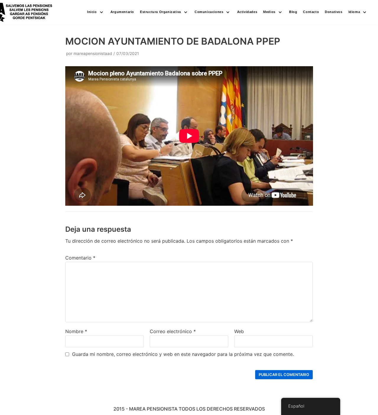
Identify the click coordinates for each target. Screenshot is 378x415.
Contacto (311, 12)
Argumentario (122, 12)
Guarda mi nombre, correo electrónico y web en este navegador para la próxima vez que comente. (183, 354)
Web (239, 331)
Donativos (333, 12)
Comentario (80, 258)
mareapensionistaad (93, 53)
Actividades (247, 12)
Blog (293, 12)
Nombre (76, 331)
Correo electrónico (173, 331)
